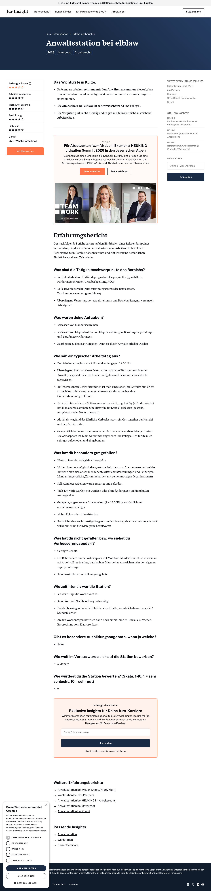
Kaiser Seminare (68, 845)
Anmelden (106, 743)
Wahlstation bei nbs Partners (76, 795)
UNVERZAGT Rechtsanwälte (181, 98)
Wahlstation (65, 839)
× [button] (46, 805)
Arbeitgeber (118, 11)
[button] (42, 11)
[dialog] (26, 844)
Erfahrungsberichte (84, 34)
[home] (17, 12)
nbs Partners (173, 90)
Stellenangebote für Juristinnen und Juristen (127, 3)
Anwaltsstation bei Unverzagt (76, 805)
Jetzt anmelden (92, 171)
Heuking (171, 94)
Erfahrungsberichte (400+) (91, 11)
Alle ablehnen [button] (26, 876)
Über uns (73, 884)
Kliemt (170, 102)
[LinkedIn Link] (197, 884)
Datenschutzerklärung (115, 751)
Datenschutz (59, 884)
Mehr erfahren (119, 171)
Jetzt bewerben (25, 151)
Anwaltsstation (67, 834)
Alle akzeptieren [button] (26, 868)
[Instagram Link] (188, 884)
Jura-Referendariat (57, 34)
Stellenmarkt (193, 11)
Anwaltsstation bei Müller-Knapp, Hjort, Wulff (87, 789)
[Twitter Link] (192, 884)
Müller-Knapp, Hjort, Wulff (180, 86)
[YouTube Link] (202, 884)
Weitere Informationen (36, 831)
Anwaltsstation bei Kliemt (74, 811)
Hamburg (81, 253)
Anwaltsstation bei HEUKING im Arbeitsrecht (86, 800)
